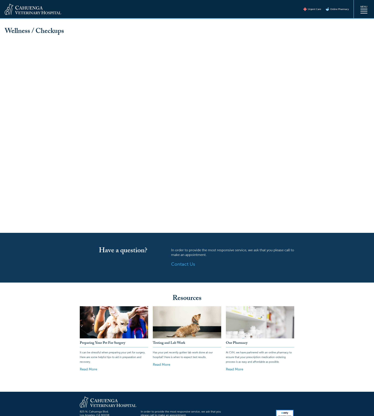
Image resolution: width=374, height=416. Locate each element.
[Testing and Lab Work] (187, 322)
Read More (88, 369)
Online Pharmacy (339, 9)
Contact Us (183, 264)
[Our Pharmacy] (260, 322)
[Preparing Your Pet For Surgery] (114, 322)
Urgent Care (314, 9)
